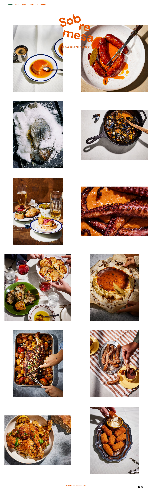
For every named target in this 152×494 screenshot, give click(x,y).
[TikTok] (139, 487)
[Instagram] (142, 487)
